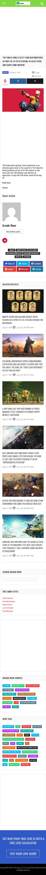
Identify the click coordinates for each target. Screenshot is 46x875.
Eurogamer (8, 690)
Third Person (9, 735)
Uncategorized (22, 690)
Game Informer (9, 694)
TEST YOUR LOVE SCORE (23, 853)
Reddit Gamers (32, 686)
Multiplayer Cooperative (31, 253)
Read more (6, 182)
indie (27, 735)
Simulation (14, 764)
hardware (33, 756)
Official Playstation (26, 694)
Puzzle (35, 735)
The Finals (6, 165)
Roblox (6, 707)
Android (22, 756)
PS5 (5, 764)
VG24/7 (5, 72)
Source (5, 187)
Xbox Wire (7, 702)
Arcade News (9, 225)
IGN (16, 702)
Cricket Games (7, 598)
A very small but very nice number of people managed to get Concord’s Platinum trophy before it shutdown (21, 411)
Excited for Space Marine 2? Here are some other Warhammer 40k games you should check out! (22, 502)
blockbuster (9, 748)
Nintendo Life (18, 686)
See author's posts (13, 231)
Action (33, 760)
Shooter (18, 257)
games (20, 743)
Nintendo (25, 764)
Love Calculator (7, 608)
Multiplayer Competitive (14, 253)
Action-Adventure (11, 731)
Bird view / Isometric (12, 752)
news (6, 743)
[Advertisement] (23, 27)
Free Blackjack (7, 611)
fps (18, 726)
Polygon (7, 698)
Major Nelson (19, 698)
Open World (8, 726)
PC (27, 743)
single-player (27, 731)
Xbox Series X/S (9, 756)
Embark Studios (21, 250)
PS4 (12, 743)
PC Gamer (32, 698)
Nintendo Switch (29, 752)
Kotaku (6, 686)
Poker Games (7, 605)
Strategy (30, 739)
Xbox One (26, 726)
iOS (11, 760)
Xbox (20, 735)
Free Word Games (8, 601)
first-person (33, 250)
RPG (5, 760)
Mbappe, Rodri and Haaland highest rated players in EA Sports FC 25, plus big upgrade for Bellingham (22, 320)
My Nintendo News (28, 702)
